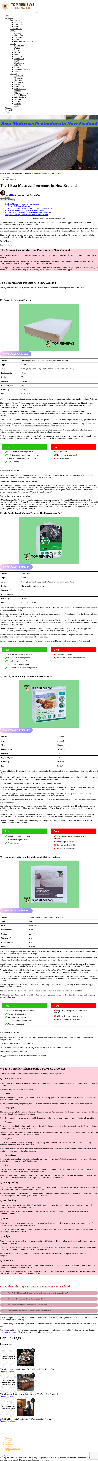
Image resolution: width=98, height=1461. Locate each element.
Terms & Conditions (12, 1449)
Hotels (16, 54)
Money (12, 31)
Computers (18, 78)
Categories (9, 18)
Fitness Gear (19, 86)
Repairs (17, 67)
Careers (8, 1442)
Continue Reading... (7, 1371)
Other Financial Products (23, 41)
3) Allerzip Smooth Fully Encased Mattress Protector (25, 210)
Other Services (19, 65)
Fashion (17, 84)
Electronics (18, 82)
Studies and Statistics (22, 69)
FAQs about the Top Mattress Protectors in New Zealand (26, 215)
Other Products (20, 97)
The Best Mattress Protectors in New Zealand (22, 204)
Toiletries (17, 104)
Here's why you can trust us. (53, 173)
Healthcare (18, 52)
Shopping (13, 74)
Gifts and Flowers (21, 93)
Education (18, 50)
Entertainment (15, 20)
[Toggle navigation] (37, 12)
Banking (17, 33)
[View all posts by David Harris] (3, 195)
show (10, 245)
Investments (18, 37)
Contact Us (9, 110)
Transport (18, 71)
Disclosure (9, 1444)
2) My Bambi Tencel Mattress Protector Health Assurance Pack (29, 208)
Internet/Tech (19, 59)
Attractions (18, 24)
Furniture (17, 91)
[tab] (49, 1293)
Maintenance (19, 63)
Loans (16, 39)
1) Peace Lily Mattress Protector (17, 206)
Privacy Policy (10, 1447)
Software (17, 99)
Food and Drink (20, 89)
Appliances (18, 76)
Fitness (17, 26)
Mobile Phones (20, 95)
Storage (17, 101)
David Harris (11, 195)
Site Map (8, 1451)
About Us (8, 108)
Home (7, 16)
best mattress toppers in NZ (10, 1332)
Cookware (18, 80)
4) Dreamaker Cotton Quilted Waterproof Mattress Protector (28, 213)
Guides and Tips (16, 29)
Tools (16, 106)
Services (13, 44)
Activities (18, 22)
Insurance (18, 56)
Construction (19, 46)
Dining (17, 48)
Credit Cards (19, 35)
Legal (16, 61)
